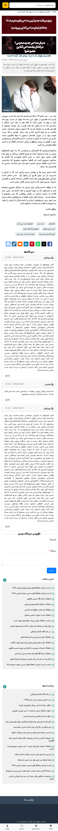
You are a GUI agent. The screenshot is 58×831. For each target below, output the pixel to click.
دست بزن (40, 223)
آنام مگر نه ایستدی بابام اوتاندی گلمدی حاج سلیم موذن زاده (28, 721)
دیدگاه (53, 550)
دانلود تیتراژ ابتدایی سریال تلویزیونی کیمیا (35, 705)
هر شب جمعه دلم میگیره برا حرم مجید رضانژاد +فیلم (31, 732)
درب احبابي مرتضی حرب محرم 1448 (37, 699)
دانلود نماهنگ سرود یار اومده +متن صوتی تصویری (31, 710)
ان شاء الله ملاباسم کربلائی (40, 631)
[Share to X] (43, 244)
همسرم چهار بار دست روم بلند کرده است (33, 11)
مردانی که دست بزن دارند (25, 234)
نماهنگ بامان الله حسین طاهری (39, 598)
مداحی (21, 828)
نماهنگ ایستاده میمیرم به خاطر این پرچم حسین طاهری (30, 648)
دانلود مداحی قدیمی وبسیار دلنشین (37, 716)
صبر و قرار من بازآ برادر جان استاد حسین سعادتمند (32, 727)
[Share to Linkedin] (26, 244)
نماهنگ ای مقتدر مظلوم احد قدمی (38, 609)
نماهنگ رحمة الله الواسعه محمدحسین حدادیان (33, 653)
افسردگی (52, 223)
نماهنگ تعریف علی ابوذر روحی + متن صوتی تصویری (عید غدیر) (30, 747)
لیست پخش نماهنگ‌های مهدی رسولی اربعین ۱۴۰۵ (31, 587)
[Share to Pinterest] (32, 244)
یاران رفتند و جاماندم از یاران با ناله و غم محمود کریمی (30, 626)
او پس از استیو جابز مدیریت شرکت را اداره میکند (33, 754)
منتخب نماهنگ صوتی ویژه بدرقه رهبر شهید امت (32, 620)
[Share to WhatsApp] (38, 244)
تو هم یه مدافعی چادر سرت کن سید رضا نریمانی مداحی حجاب (31, 777)
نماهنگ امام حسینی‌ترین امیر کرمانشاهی (36, 637)
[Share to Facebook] (49, 244)
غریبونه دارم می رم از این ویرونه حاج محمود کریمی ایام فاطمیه (31, 739)
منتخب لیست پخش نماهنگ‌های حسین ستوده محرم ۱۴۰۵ (29, 664)
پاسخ (7, 375)
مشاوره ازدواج (50, 214)
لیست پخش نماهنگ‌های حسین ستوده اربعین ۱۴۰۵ (31, 593)
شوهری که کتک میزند (31, 229)
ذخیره (51, 570)
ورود (7, 828)
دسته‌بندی (36, 828)
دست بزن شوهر (49, 229)
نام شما (53, 539)
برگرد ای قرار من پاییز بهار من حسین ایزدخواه (34, 760)
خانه (54, 11)
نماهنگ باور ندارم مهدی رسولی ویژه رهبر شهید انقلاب (31, 642)
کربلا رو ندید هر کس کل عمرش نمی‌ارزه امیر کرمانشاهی (30, 659)
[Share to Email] (20, 244)
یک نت (29, 821)
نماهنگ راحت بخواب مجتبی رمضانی (37, 615)
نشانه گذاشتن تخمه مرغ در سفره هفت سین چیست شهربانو (28, 771)
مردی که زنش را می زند (47, 234)
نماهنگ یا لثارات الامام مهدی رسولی (38, 604)
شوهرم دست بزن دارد (25, 223)
